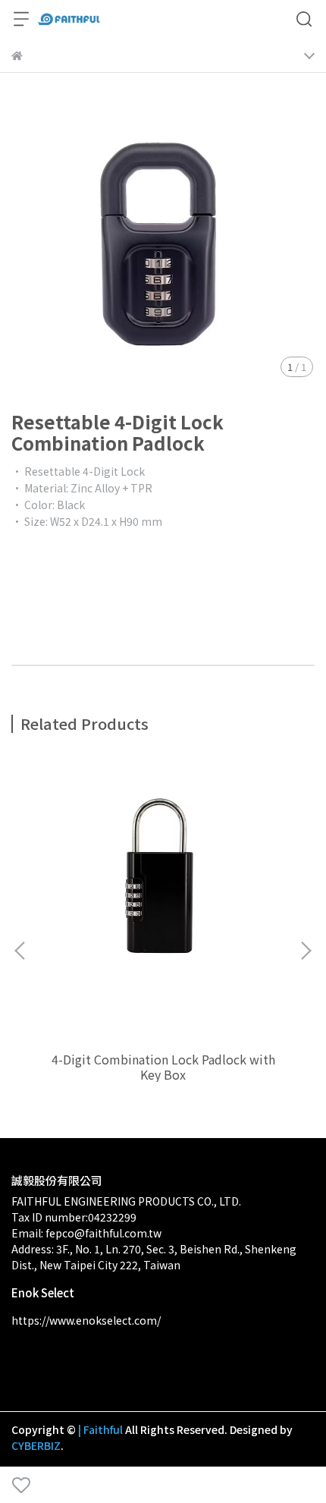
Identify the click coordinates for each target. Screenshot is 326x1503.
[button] (305, 951)
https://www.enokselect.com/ (86, 1320)
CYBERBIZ (36, 1445)
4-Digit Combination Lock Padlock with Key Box (163, 1067)
